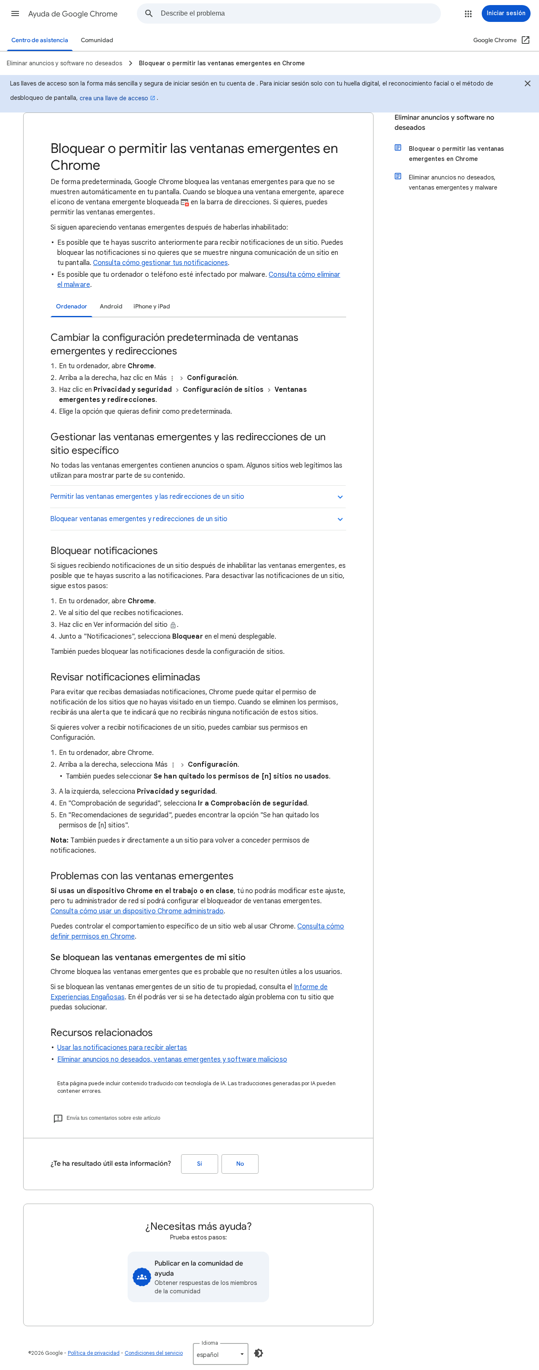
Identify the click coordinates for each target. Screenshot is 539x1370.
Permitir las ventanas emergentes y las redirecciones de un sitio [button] (147, 496)
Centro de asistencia (39, 40)
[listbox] (220, 1354)
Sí (199, 1163)
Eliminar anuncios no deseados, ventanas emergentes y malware (453, 182)
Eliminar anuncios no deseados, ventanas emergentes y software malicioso (172, 1059)
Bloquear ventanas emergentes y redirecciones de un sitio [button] (138, 519)
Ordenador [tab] (71, 306)
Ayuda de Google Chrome (72, 14)
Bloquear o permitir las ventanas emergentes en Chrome (456, 154)
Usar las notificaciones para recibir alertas (122, 1048)
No (240, 1163)
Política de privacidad (94, 1353)
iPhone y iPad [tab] (151, 306)
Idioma (210, 1343)
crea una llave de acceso (114, 98)
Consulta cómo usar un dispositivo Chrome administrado (137, 911)
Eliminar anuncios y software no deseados (444, 122)
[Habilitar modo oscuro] (258, 1353)
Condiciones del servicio (154, 1353)
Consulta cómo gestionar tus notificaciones (160, 263)
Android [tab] (111, 306)
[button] (15, 13)
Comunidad (97, 40)
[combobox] (300, 13)
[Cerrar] (528, 85)
